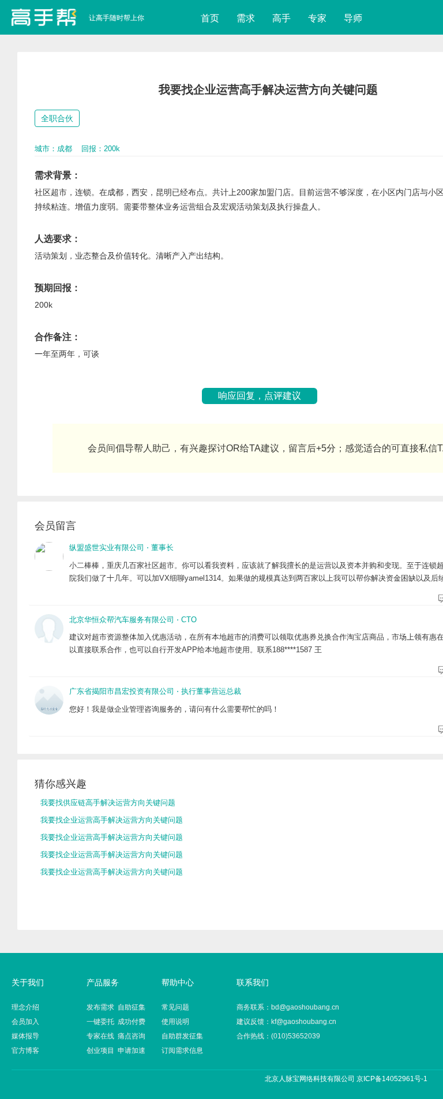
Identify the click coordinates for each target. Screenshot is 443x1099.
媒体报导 (25, 1036)
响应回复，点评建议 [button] (259, 396)
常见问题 (175, 1007)
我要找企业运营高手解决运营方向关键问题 (111, 820)
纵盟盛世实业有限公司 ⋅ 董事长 (121, 547)
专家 (317, 18)
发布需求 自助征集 (116, 1007)
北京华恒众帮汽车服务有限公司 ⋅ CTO (133, 619)
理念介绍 (25, 1007)
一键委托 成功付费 (116, 1022)
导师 (353, 18)
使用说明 (175, 1022)
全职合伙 (57, 118)
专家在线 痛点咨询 (116, 1036)
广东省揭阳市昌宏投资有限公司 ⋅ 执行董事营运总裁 (155, 691)
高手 (281, 18)
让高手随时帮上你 (44, 17)
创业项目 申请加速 (116, 1050)
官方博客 (25, 1050)
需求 (245, 18)
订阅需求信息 (182, 1050)
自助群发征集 (182, 1036)
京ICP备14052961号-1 (391, 1079)
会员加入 (25, 1022)
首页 (210, 18)
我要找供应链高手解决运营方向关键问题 (107, 802)
